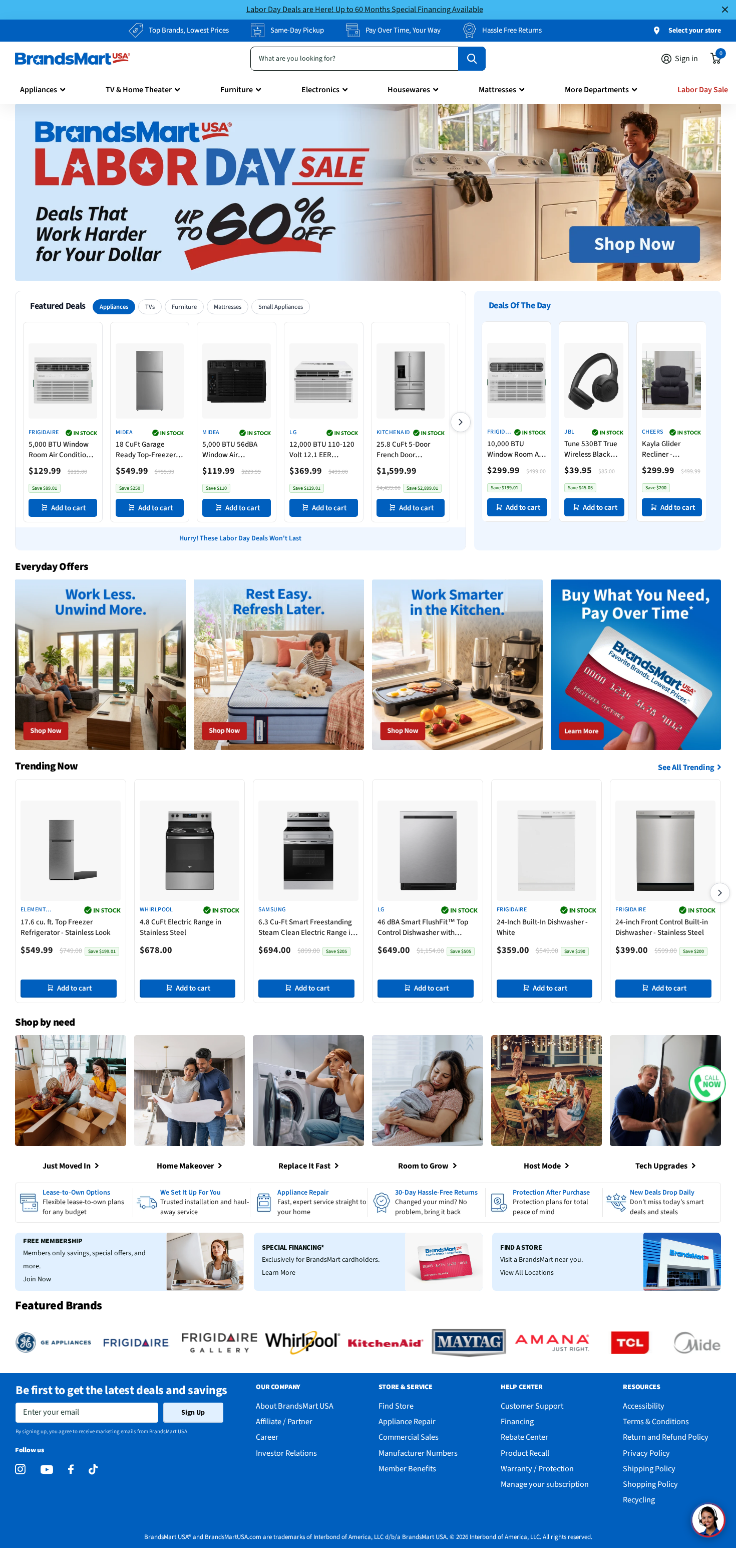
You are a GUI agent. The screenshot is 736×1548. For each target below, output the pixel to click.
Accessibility (643, 1406)
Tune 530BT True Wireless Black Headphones (590, 449)
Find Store (396, 1406)
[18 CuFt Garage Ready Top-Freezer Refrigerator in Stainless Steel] (150, 381)
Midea (124, 433)
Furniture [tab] (184, 306)
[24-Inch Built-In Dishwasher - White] (547, 851)
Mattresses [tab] (227, 306)
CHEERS (652, 432)
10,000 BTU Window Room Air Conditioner (515, 449)
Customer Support (532, 1406)
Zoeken (472, 59)
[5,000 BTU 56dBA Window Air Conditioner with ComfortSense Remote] (236, 381)
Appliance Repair (407, 1421)
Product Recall (525, 1453)
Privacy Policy (646, 1453)
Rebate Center (524, 1437)
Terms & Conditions (656, 1421)
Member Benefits (407, 1468)
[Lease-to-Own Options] (74, 1203)
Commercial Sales (409, 1437)
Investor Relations (286, 1453)
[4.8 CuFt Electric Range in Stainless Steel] (190, 851)
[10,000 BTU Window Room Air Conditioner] (516, 380)
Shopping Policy (650, 1484)
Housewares (409, 89)
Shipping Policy (649, 1468)
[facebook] (71, 1469)
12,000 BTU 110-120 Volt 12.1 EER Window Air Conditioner (321, 449)
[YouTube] (47, 1469)
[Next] (461, 422)
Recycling (639, 1499)
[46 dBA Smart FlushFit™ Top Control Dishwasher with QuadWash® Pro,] (428, 851)
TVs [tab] (150, 306)
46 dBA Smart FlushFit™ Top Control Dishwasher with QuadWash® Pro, (423, 927)
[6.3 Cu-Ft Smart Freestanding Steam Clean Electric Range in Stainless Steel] (308, 851)
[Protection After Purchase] (544, 1203)
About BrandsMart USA (294, 1406)
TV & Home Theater (139, 89)
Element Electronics (39, 910)
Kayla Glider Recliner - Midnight (660, 449)
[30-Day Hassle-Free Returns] (426, 1203)
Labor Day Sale (702, 89)
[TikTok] (93, 1469)
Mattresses (497, 89)
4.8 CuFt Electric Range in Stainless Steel (180, 927)
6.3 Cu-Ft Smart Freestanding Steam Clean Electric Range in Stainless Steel (306, 927)
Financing (517, 1421)
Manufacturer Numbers (418, 1453)
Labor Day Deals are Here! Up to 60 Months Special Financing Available (364, 9)
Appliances (38, 89)
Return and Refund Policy (665, 1437)
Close (725, 10)
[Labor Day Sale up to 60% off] (368, 192)
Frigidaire (44, 433)
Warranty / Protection (537, 1468)
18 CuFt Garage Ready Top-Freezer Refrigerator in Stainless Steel (146, 449)
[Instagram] (20, 1469)
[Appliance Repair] (308, 1203)
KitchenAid (393, 433)
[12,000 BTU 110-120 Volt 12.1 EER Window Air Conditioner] (323, 381)
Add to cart (68, 507)
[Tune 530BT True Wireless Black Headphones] (593, 380)
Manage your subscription (545, 1484)
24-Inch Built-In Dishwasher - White (542, 927)
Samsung (271, 910)
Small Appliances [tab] (280, 306)
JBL (569, 432)
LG (292, 433)
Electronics (320, 89)
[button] (707, 1083)
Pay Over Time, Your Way (403, 30)
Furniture (236, 89)
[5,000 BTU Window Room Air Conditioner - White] (63, 381)
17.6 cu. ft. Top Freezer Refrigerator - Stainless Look (66, 927)
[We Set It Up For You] (191, 1203)
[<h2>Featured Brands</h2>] (92, 1342)
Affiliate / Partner (284, 1421)
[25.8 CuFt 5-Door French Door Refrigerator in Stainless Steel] (411, 381)
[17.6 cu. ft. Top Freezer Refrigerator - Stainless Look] (71, 851)
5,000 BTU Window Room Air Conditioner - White (63, 449)
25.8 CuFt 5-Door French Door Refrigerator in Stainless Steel (403, 449)
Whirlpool (156, 910)
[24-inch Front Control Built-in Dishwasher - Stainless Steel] (665, 851)
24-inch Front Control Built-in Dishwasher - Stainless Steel (661, 927)
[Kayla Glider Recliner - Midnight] (670, 380)
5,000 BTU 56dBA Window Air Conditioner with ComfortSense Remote (229, 449)
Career (267, 1437)
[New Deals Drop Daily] (661, 1203)
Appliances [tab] (114, 306)
